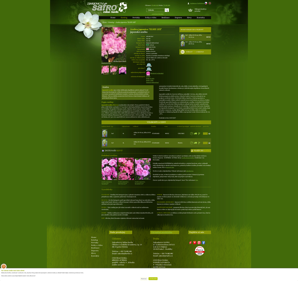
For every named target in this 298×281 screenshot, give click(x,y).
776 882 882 (166, 5)
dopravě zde (170, 167)
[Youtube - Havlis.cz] (195, 243)
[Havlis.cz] (107, 7)
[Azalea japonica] (109, 169)
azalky (148, 76)
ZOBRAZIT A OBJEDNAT (195, 52)
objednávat (189, 171)
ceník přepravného (188, 158)
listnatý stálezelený (152, 82)
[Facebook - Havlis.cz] (203, 243)
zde (197, 180)
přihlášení (201, 3)
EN (209, 3)
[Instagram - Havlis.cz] (199, 243)
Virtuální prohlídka (161, 232)
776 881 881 (154, 5)
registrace (193, 3)
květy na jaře (150, 78)
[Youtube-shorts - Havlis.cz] (190, 243)
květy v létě (149, 80)
